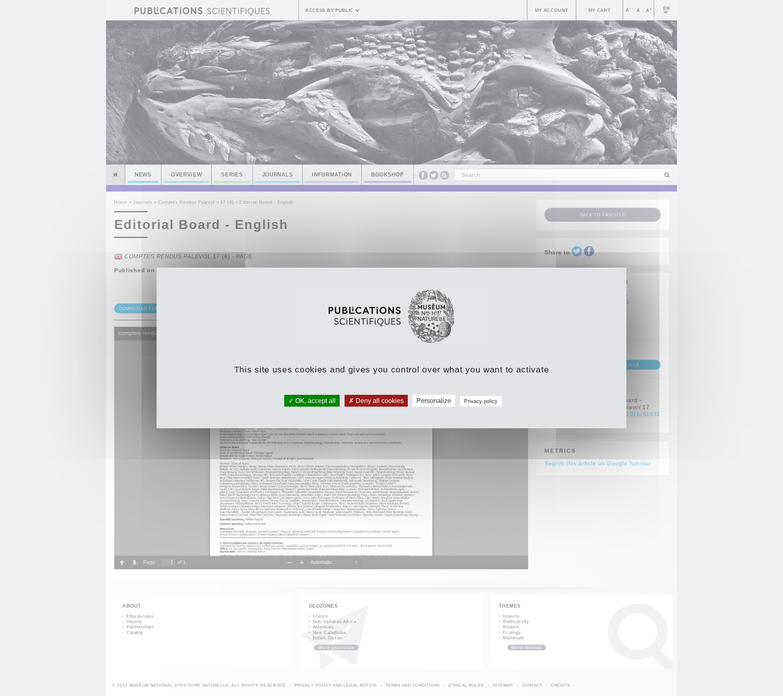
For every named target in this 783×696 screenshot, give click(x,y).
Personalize (433, 400)
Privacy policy (481, 401)
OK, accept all (315, 400)
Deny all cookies (379, 400)
